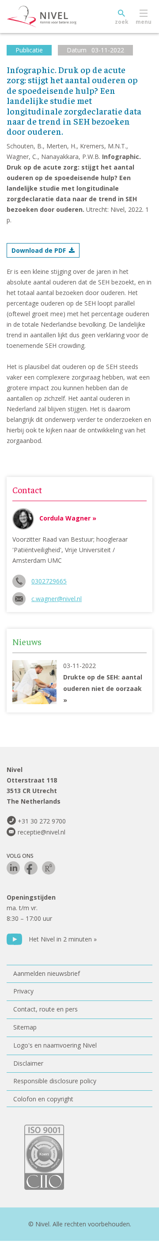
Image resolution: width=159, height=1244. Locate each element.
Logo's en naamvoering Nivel (55, 1045)
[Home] (62, 17)
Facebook (31, 868)
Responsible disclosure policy (54, 1081)
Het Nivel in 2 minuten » (63, 939)
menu (143, 22)
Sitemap (25, 1027)
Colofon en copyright (43, 1099)
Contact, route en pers (45, 1009)
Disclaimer (28, 1063)
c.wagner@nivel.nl (56, 598)
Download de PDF (38, 250)
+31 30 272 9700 (42, 821)
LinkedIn (13, 868)
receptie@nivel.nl (41, 832)
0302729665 (49, 581)
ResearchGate (48, 868)
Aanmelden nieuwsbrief (46, 973)
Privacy (23, 991)
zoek (122, 22)
